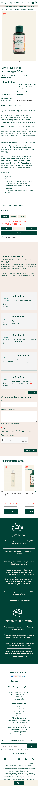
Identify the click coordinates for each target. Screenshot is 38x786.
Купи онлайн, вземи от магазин (19, 720)
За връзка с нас (19, 711)
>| (35, 392)
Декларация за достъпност (19, 734)
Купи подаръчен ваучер (19, 725)
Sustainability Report (19, 732)
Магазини (19, 713)
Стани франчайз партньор (19, 729)
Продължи (30, 450)
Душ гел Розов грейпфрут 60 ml (25, 9)
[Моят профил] (29, 3)
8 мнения (6, 94)
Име (3, 401)
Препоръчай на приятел (19, 723)
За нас (19, 707)
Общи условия (19, 690)
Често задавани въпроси (19, 694)
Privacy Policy (18, 749)
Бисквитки (19, 697)
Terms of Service (23, 749)
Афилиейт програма (19, 718)
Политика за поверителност (19, 692)
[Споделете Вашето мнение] (8, 82)
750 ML (22, 216)
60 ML (5, 216)
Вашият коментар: (8, 409)
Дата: (5, 304)
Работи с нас (19, 716)
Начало (3, 9)
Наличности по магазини (24, 100)
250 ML (13, 216)
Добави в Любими (10, 237)
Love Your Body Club (19, 709)
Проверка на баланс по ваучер (19, 727)
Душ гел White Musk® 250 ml (12, 494)
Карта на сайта (19, 699)
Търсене (10, 9)
